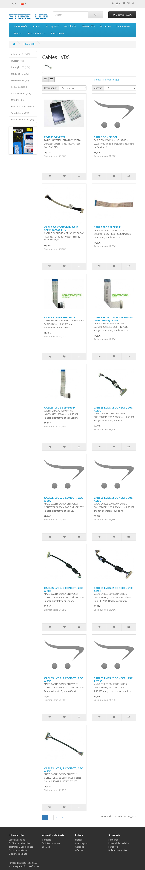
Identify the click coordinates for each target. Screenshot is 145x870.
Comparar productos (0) (106, 79)
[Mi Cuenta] (118, 3)
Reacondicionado (36, 33)
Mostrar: (98, 87)
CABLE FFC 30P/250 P (107, 227)
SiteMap (46, 846)
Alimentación (20, 26)
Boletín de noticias (117, 850)
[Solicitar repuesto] (124, 3)
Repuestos (105, 26)
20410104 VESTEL (55, 137)
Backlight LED (52, 26)
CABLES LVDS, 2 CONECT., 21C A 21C (113, 589)
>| (62, 817)
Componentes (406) (21, 93)
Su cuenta (113, 839)
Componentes (123, 26)
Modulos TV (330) (19, 73)
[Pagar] (133, 3)
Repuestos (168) (19, 86)
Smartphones (57, 33)
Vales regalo (81, 843)
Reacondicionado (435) (22, 106)
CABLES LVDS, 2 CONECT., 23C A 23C (63, 679)
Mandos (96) (17, 99)
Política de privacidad (20, 843)
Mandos (18, 33)
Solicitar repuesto (51, 843)
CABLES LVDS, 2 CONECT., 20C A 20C (113, 409)
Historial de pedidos (118, 843)
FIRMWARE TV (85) (20, 80)
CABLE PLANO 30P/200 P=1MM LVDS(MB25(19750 (113, 319)
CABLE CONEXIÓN (105, 137)
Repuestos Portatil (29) (22, 119)
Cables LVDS (29, 44)
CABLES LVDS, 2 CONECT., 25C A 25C (63, 769)
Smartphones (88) (20, 113)
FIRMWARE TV (88, 26)
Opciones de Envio (18, 850)
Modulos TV (70, 26)
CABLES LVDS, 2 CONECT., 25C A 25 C (113, 679)
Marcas (78, 839)
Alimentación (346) (20, 54)
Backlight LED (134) (20, 67)
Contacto (46, 839)
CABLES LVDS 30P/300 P (59, 407)
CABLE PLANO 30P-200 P (60, 317)
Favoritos (113, 846)
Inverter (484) (17, 60)
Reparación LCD (29, 862)
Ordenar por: (50, 87)
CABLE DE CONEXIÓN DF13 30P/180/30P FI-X (61, 228)
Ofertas (79, 850)
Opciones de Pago (18, 853)
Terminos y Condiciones (21, 846)
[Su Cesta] (128, 3)
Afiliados (79, 846)
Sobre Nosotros (17, 839)
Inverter (36, 26)
